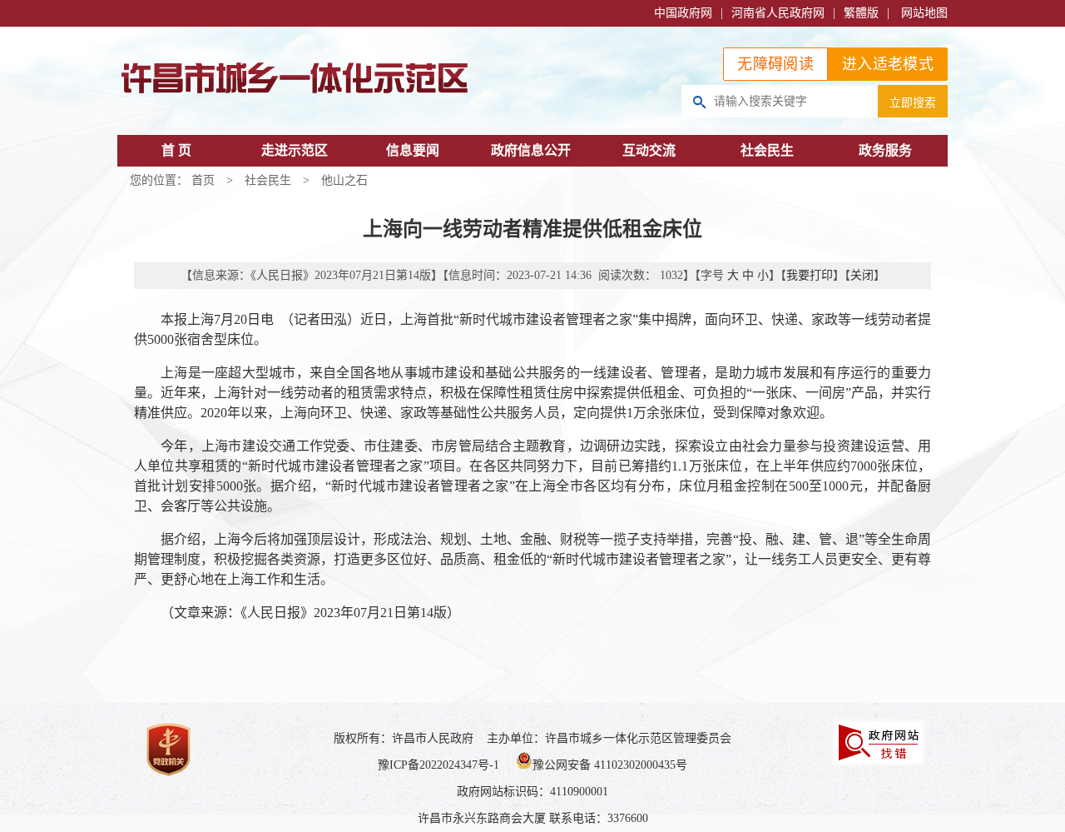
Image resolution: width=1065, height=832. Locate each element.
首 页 (176, 150)
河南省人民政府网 (778, 13)
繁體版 (861, 13)
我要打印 (809, 275)
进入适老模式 (888, 64)
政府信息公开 (531, 150)
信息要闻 (412, 150)
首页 (203, 180)
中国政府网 (683, 13)
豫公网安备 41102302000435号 (609, 765)
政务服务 (885, 150)
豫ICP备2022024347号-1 (438, 765)
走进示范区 (294, 150)
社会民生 (767, 150)
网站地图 (924, 13)
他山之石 (344, 180)
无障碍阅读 (775, 64)
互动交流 (649, 150)
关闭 (862, 275)
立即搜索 (912, 102)
